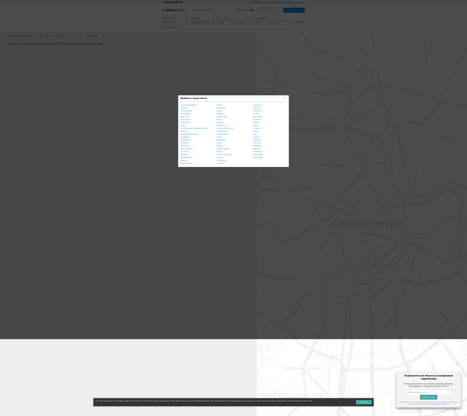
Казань (184, 160)
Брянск (184, 131)
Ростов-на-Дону (224, 155)
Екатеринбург (187, 149)
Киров (219, 111)
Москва (184, 108)
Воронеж (185, 146)
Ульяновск (257, 146)
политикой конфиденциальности (438, 404)
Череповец (258, 155)
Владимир (185, 137)
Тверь (255, 125)
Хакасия (256, 149)
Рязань (220, 157)
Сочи (255, 114)
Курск (219, 120)
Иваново (184, 155)
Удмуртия (257, 140)
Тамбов (256, 122)
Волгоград (185, 140)
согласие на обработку (439, 402)
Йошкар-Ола (187, 157)
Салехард (221, 160)
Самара (220, 163)
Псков (219, 152)
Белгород (185, 120)
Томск (255, 131)
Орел (219, 137)
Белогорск (185, 122)
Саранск (257, 105)
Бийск (183, 125)
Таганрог (257, 120)
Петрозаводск (223, 149)
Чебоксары (258, 152)
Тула (255, 134)
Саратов (257, 108)
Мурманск (221, 125)
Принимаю (363, 402)
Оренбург (221, 140)
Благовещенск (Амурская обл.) (195, 128)
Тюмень (256, 137)
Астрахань (185, 114)
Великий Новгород (189, 134)
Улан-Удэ (257, 143)
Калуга (220, 105)
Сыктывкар (258, 117)
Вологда (185, 143)
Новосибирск (223, 134)
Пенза (219, 143)
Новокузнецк (222, 131)
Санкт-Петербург (189, 105)
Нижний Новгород (225, 128)
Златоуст (185, 152)
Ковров (220, 114)
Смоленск (257, 111)
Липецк (220, 122)
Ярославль (258, 157)
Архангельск (186, 111)
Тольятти (257, 128)
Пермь (219, 146)
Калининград (187, 163)
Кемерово (221, 108)
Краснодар (222, 117)
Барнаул (185, 117)
